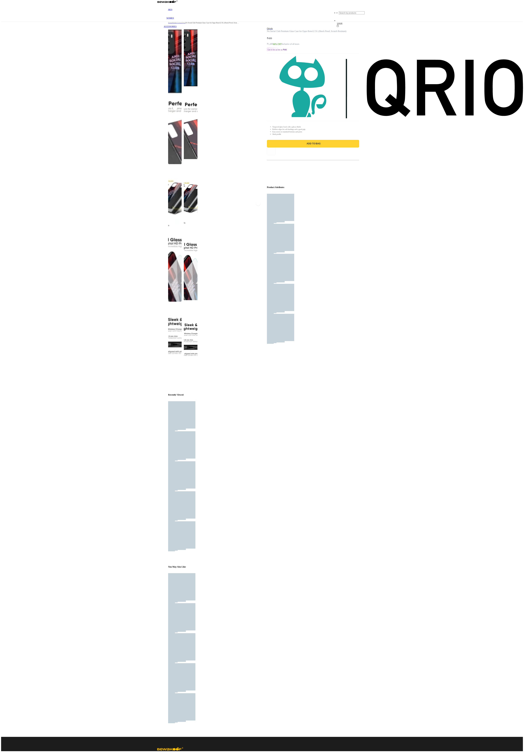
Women (170, 18)
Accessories (170, 27)
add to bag (314, 143)
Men (170, 10)
